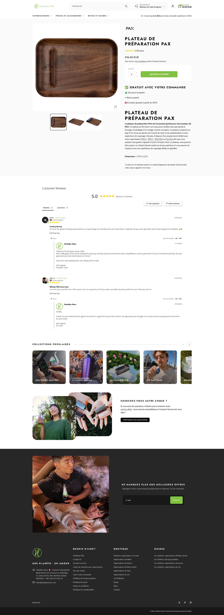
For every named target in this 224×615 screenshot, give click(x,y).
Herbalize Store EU (160, 611)
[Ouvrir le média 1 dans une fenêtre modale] (76, 67)
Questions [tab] (61, 208)
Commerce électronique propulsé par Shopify (179, 611)
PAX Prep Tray (55, 233)
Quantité (131, 69)
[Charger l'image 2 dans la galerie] (76, 122)
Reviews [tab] (46, 208)
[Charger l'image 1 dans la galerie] (58, 122)
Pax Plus (169, 139)
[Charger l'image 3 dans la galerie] (94, 122)
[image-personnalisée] (37, 557)
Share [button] (54, 238)
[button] (185, 6)
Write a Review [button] (174, 203)
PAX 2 (144, 139)
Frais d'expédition (140, 61)
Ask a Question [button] (154, 203)
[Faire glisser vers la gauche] (183, 344)
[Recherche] (126, 6)
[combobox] (99, 6)
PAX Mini (159, 139)
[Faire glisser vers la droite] (189, 344)
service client (126, 409)
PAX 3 (150, 139)
